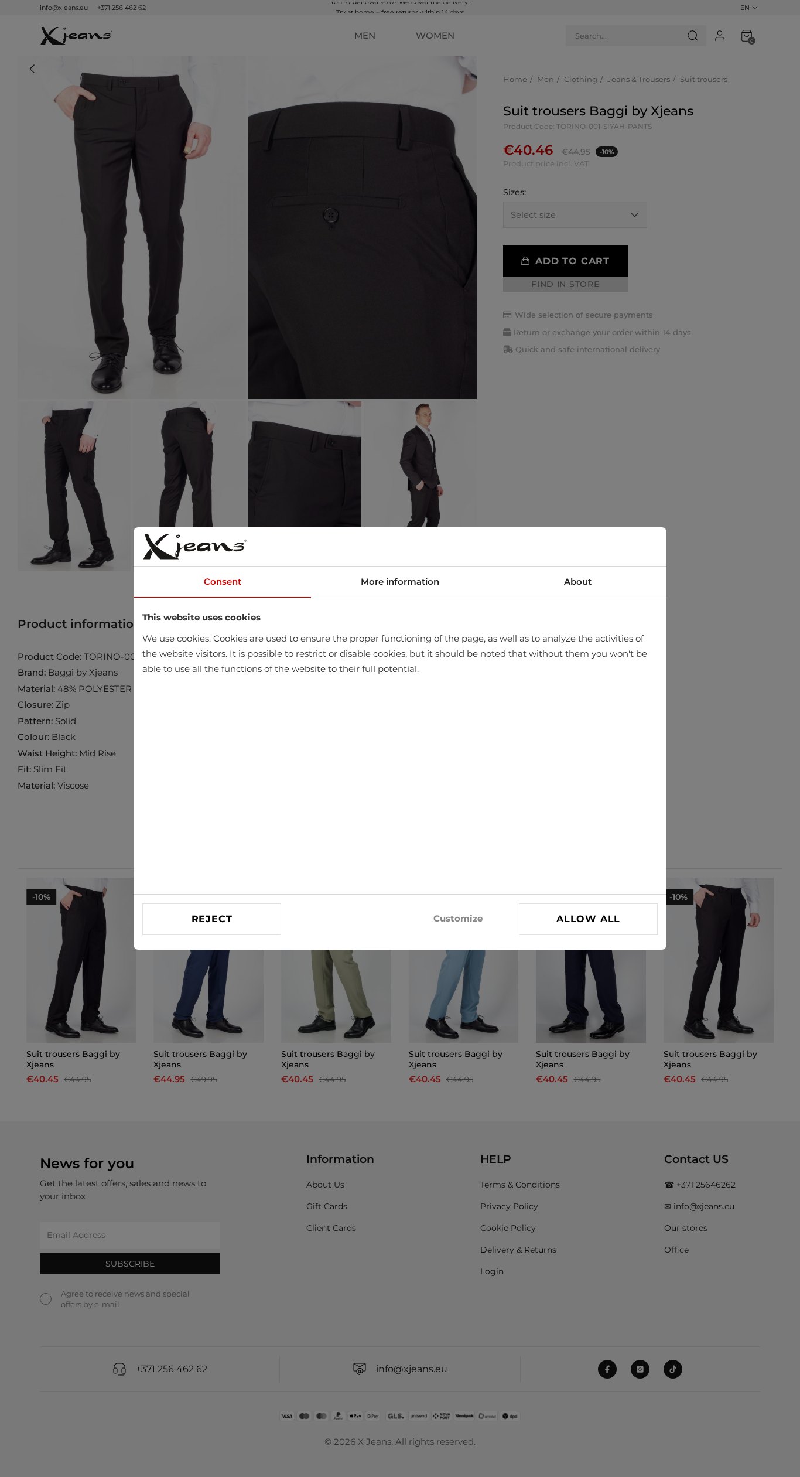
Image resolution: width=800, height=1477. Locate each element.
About (578, 581)
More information (400, 581)
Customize (458, 918)
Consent (222, 581)
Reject (212, 919)
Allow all (588, 919)
